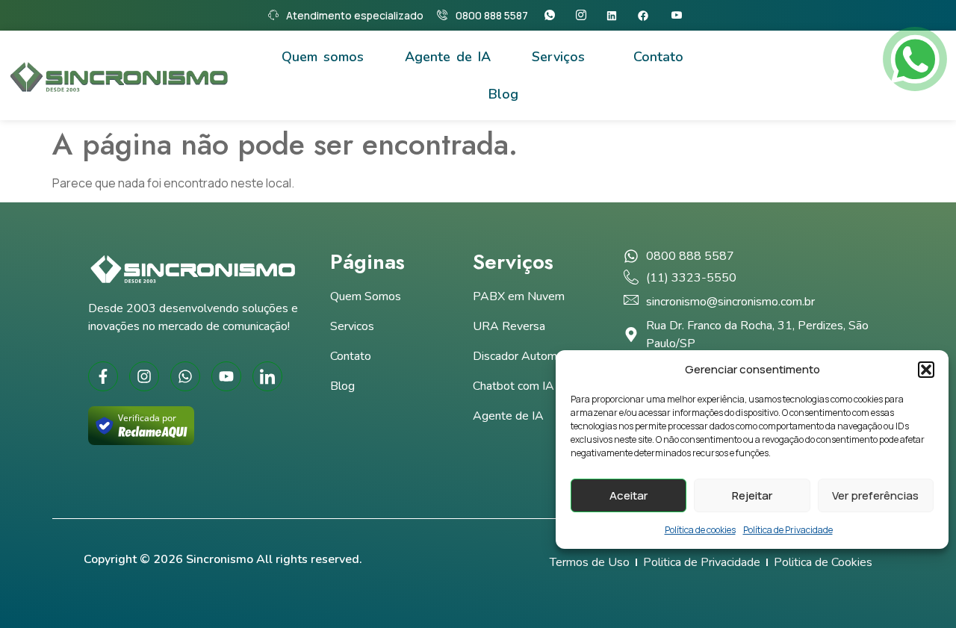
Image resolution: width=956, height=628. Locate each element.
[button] (926, 369)
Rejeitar (752, 495)
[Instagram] (584, 15)
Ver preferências (875, 495)
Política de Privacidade (788, 529)
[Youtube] (680, 15)
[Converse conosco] (915, 59)
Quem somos (323, 57)
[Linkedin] (616, 15)
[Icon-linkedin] (267, 376)
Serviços (558, 57)
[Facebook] (648, 15)
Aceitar (628, 495)
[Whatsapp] (553, 15)
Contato (658, 57)
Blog (503, 94)
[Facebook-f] (103, 376)
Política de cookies (700, 529)
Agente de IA (448, 57)
